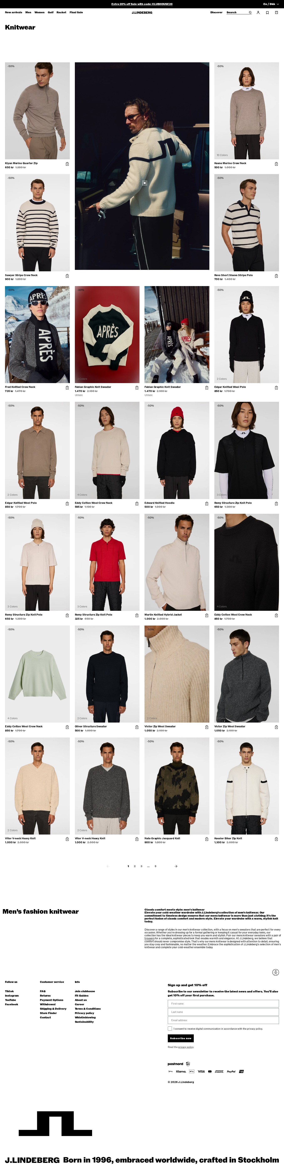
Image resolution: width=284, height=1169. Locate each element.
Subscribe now (164, 617)
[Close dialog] (217, 536)
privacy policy (166, 627)
